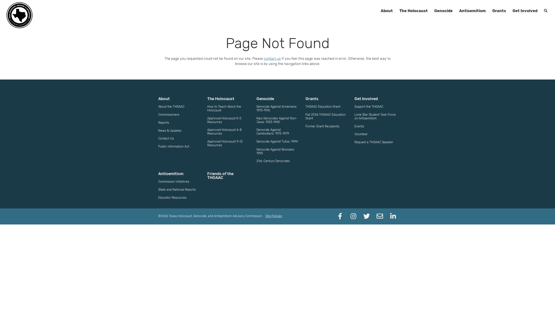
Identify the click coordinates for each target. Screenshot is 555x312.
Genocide (443, 10)
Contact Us (166, 138)
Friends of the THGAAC (220, 175)
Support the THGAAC (368, 107)
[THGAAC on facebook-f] (340, 216)
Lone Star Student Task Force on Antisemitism (375, 116)
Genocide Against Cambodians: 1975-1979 (272, 131)
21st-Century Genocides (273, 161)
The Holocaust (413, 10)
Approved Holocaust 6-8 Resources (224, 131)
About (387, 10)
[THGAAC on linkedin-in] (393, 216)
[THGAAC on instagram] (353, 216)
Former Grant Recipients (322, 126)
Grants (499, 10)
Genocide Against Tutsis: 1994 (277, 141)
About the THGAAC (171, 107)
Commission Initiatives (173, 182)
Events (359, 126)
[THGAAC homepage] (20, 15)
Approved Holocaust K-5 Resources (224, 120)
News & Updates (169, 131)
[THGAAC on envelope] (380, 216)
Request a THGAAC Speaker (373, 142)
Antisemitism (472, 10)
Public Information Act (173, 146)
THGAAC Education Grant (322, 107)
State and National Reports (177, 190)
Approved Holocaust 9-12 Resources (225, 143)
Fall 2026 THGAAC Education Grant (325, 116)
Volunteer (361, 134)
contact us (272, 59)
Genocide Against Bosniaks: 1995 (275, 151)
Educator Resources (172, 198)
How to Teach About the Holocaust (224, 108)
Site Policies (273, 216)
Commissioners (168, 115)
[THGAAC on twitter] (366, 216)
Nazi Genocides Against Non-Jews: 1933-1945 (276, 120)
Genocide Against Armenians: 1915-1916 (276, 108)
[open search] (546, 11)
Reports (163, 123)
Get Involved (525, 10)
